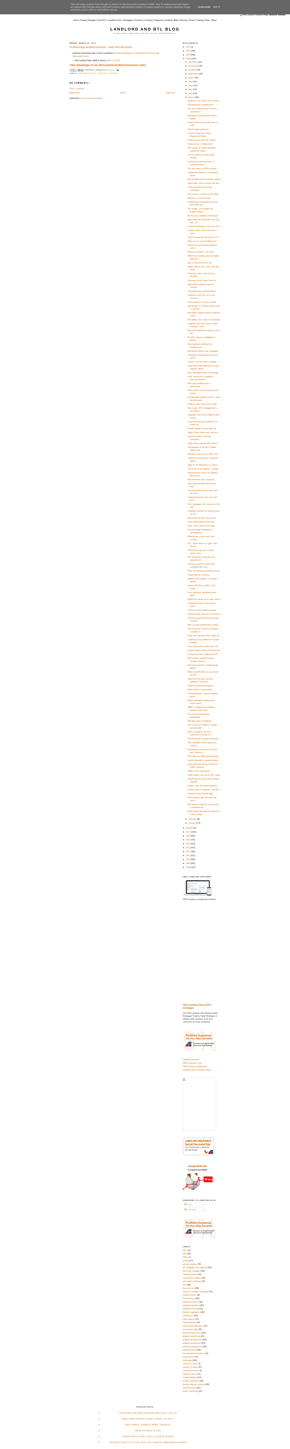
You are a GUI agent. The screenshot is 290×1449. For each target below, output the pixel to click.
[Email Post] (117, 70)
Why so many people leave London (203, 625)
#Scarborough (121, 53)
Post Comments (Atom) (92, 98)
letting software (189, 1322)
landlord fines (188, 1298)
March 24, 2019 (113, 60)
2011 (188, 855)
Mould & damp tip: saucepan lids (202, 428)
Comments (191, 1210)
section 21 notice (190, 1367)
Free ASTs (102, 20)
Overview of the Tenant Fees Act (202, 280)
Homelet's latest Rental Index (200, 793)
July (190, 81)
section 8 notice (190, 1374)
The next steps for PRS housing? (202, 168)
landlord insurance (191, 1302)
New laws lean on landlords (199, 721)
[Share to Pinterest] (82, 70)
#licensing (152, 53)
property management (192, 1346)
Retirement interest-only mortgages (203, 351)
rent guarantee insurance (193, 1353)
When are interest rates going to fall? (148, 1419)
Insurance (138, 20)
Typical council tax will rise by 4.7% (203, 237)
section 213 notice (191, 1370)
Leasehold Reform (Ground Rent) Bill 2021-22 (148, 1413)
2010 (188, 859)
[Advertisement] (202, 952)
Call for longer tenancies (198, 129)
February (192, 819)
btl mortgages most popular (195, 1267)
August (191, 78)
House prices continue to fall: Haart (203, 194)
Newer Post (74, 93)
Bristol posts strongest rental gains (203, 216)
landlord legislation (191, 1305)
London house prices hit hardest (202, 140)
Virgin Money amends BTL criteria (202, 443)
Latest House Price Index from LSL (203, 646)
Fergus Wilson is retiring (198, 575)
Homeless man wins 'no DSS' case (203, 454)
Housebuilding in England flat (200, 105)
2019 (188, 59)
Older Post (170, 93)
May (190, 89)
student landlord (190, 1377)
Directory (184, 20)
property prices (189, 1350)
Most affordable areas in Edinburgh (203, 373)
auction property (190, 1264)
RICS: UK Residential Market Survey (204, 571)
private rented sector (192, 1333)
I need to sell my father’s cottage (202, 362)
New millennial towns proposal (201, 479)
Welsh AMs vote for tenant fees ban (203, 183)
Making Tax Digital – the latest (201, 252)
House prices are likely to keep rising (147, 1436)
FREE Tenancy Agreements (195, 1066)
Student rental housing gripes (200, 685)
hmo (185, 1285)
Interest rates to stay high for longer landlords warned (148, 1442)
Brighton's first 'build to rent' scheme (203, 101)
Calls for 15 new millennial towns (202, 610)
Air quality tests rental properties (202, 291)
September (193, 74)
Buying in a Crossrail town (199, 198)
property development (192, 1339)
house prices (188, 1288)
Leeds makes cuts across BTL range (204, 775)
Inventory (149, 20)
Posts (189, 1204)
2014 (188, 844)
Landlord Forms (115, 20)
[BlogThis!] (73, 70)
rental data (187, 1360)
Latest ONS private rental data (201, 522)
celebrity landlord (190, 1274)
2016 (188, 836)
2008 (188, 867)
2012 (188, 851)
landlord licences (87, 73)
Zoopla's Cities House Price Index (202, 404)
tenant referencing (190, 1391)
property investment (191, 1343)
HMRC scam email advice (199, 771)
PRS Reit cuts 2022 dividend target (203, 756)
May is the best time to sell (199, 263)
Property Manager (88, 20)
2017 (188, 832)
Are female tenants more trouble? (148, 1425)
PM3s (185, 1257)
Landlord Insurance (191, 1059)
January (192, 823)
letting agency (189, 1319)
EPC (185, 1250)
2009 (188, 863)
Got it (216, 7)
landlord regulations (191, 1312)
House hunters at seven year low (202, 302)
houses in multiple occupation (196, 1291)
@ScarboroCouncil (80, 56)
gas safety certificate (192, 1281)
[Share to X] (76, 70)
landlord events (189, 1295)
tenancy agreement (191, 1381)
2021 (188, 51)
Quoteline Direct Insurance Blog (197, 1070)
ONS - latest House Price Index (201, 526)
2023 (188, 47)
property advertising (191, 1336)
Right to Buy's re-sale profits (200, 689)
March (191, 97)
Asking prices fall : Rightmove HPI (203, 654)
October (192, 70)
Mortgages (128, 20)
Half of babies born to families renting (204, 179)
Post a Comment (76, 88)
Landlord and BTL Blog (145, 29)
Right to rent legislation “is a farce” (203, 465)
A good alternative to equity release (203, 760)
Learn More (204, 7)
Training (200, 20)
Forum (192, 20)
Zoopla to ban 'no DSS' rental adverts (204, 650)
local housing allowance (193, 1326)
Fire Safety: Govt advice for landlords (204, 320)
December (193, 62)
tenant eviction (189, 1388)
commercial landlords (192, 1278)
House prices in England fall (200, 144)
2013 (188, 847)
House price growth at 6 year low (202, 518)
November (193, 66)
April (190, 93)
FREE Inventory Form (192, 1063)
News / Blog (210, 20)
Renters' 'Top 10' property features (202, 786)
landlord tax (188, 1315)
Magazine (159, 20)
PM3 (185, 1254)
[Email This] (70, 70)
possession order (190, 1329)
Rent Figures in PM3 (148, 1431)
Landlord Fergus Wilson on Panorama (204, 614)
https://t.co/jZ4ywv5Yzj (137, 53)
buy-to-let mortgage (191, 1271)
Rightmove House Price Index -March (204, 599)
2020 (188, 55)
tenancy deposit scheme (193, 1384)
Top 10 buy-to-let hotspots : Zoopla (203, 469)
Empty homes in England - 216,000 (203, 790)
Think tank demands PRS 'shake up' (203, 636)
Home (76, 20)
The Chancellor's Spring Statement (203, 738)
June (190, 85)
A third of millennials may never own (203, 226)
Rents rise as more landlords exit (202, 241)
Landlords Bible (171, 20)
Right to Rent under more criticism (203, 432)
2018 (188, 828)
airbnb (185, 1261)
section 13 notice (190, 1363)
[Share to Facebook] (79, 70)
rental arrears (188, 1357)
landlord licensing (108, 73)
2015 (188, 840)
